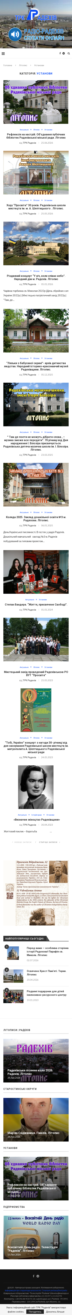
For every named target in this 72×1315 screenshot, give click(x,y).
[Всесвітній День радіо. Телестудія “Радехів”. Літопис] (36, 1237)
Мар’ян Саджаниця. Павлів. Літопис (33, 1133)
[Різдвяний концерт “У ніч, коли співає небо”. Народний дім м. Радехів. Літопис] (36, 243)
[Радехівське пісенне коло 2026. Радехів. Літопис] (36, 1060)
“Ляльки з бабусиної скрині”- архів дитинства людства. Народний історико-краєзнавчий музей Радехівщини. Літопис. (36, 366)
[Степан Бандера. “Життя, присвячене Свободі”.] (36, 572)
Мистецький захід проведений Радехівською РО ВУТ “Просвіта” (36, 673)
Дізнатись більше (55, 1311)
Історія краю (36, 815)
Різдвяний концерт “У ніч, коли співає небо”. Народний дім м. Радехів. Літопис (36, 277)
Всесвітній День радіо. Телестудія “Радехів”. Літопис (33, 1248)
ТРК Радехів (29, 142)
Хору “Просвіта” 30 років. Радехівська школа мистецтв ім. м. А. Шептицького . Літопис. (36, 207)
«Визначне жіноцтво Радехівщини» (36, 819)
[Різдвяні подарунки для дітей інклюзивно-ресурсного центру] (13, 996)
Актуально (24, 130)
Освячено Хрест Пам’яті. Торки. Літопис (46, 973)
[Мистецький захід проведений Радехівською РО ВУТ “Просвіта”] (36, 639)
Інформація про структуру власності (23, 1290)
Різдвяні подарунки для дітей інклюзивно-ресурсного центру (46, 993)
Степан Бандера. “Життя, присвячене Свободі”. (36, 604)
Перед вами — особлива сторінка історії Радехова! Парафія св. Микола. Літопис (47, 952)
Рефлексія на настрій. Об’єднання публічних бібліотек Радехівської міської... (32, 1188)
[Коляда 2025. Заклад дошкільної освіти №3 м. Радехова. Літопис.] (36, 485)
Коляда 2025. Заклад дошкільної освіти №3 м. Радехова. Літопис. (36, 519)
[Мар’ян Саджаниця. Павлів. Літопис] (36, 1120)
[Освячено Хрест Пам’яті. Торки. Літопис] (13, 976)
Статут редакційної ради (54, 1290)
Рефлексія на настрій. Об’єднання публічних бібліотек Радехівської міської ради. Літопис (36, 136)
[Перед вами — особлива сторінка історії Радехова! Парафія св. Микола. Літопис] (13, 953)
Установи (48, 130)
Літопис (23, 65)
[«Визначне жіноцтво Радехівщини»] (36, 787)
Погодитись (35, 1311)
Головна (7, 65)
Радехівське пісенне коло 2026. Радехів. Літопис (30, 1072)
